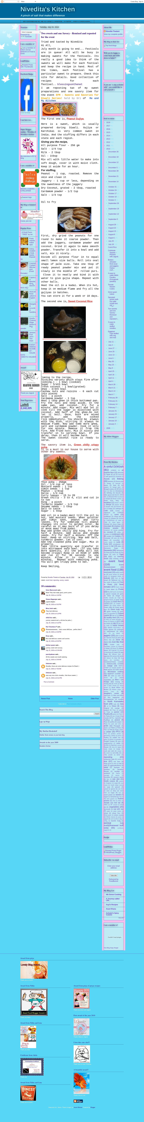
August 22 (112, 228)
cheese (113, 518)
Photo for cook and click (112, 724)
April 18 (111, 375)
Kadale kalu (114, 644)
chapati (106, 518)
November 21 (113, 176)
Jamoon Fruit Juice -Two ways (32, 337)
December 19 (113, 157)
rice (105, 761)
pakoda (121, 710)
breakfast (107, 502)
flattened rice (116, 580)
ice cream (107, 623)
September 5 (113, 219)
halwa (121, 615)
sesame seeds (118, 777)
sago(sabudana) (115, 765)
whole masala (118, 815)
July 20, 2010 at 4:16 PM (53, 623)
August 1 (111, 238)
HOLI (107, 619)
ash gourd (109, 476)
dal (112, 546)
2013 (108, 139)
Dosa (108, 552)
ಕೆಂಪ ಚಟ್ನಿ (118, 819)
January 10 (112, 421)
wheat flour (116, 813)
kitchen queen (50, 645)
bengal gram (117, 487)
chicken (121, 518)
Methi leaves (108, 669)
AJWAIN (113, 470)
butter (110, 508)
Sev (108, 779)
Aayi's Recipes (112, 905)
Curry (106, 544)
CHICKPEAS (110, 520)
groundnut (112, 613)
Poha (119, 728)
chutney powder (111, 528)
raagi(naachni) (108, 743)
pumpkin (118, 739)
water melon (117, 811)
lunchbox (116, 660)
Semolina (107, 777)
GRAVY (106, 605)
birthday (109, 493)
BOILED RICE (113, 497)
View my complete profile (113, 34)
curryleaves (117, 544)
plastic (106, 728)
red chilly (115, 753)
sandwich (107, 773)
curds (118, 542)
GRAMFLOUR (108, 603)
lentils (121, 656)
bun (105, 508)
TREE (106, 805)
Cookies (118, 536)
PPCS (118, 732)
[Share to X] (87, 577)
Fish (116, 578)
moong (117, 682)
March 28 (112, 384)
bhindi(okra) (119, 491)
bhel (111, 491)
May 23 (111, 365)
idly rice (121, 623)
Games (121, 592)
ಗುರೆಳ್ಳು (105, 821)
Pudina (106, 737)
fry (109, 592)
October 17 (112, 193)
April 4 (111, 381)
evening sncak (118, 558)
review (119, 759)
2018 (108, 122)
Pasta (108, 716)
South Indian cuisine (117, 785)
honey (106, 621)
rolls (115, 763)
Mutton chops (116, 689)
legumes (107, 656)
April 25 (111, 371)
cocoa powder (118, 530)
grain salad (119, 599)
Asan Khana (111, 909)
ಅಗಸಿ (112, 819)
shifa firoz (49, 617)
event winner (113, 574)
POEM (113, 728)
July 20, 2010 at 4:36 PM (53, 632)
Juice (106, 642)
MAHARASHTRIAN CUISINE (113, 662)
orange (117, 708)
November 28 (113, 171)
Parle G (121, 714)
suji (120, 792)
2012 (108, 142)
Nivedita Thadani (25, 78)
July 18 (111, 244)
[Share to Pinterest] (91, 577)
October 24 (112, 190)
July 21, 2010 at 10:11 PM (54, 678)
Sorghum (109, 783)
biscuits (118, 493)
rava (113, 747)
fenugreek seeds (116, 576)
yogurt (106, 819)
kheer (108, 648)
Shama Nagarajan (51, 599)
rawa (119, 747)
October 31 (112, 187)
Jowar (118, 640)
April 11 (111, 378)
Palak (108, 712)
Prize (105, 733)
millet (112, 676)
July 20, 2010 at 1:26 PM (53, 595)
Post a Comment (49, 682)
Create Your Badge (25, 112)
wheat (106, 813)
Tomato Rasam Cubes (111, 287)
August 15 (112, 231)
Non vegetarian (114, 697)
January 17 (112, 417)
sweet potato (108, 795)
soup (116, 783)
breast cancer (119, 502)
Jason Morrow (78, 1107)
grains (108, 601)
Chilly (105, 522)
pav (114, 716)
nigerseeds (107, 695)
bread (108, 498)
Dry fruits (115, 552)
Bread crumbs (117, 498)
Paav (114, 710)
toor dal (117, 803)
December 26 (113, 152)
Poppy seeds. (119, 729)
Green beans (117, 605)
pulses (112, 739)
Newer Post (45, 698)
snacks (121, 781)
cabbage (118, 508)
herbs (121, 617)
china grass (116, 522)
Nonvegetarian (109, 699)
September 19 (113, 209)
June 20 (111, 351)
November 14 (113, 181)
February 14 (113, 404)
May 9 (110, 368)
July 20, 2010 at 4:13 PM (53, 613)
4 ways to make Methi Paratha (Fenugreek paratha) (113, 277)
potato (108, 732)
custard (106, 546)
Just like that (117, 642)
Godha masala (109, 598)
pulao (105, 739)
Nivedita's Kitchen (47, 9)
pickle (106, 726)
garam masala (111, 594)
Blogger (93, 1107)
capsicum (107, 512)
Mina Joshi (49, 608)
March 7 (111, 394)
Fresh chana (119, 587)
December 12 (113, 162)
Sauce (118, 773)
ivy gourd (116, 633)
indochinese (111, 631)
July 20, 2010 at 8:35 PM (53, 641)
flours (115, 582)
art (114, 474)
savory (62, 580)
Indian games (108, 629)
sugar (112, 792)
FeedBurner (113, 881)
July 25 (111, 241)
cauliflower (107, 516)
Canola (117, 511)
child (119, 520)
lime (115, 658)
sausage (106, 775)
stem (107, 791)
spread (106, 789)
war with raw (119, 809)
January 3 (112, 424)
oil (107, 706)
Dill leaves (120, 550)
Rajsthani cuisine (116, 745)
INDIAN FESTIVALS (114, 627)
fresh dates (110, 589)
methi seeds (119, 669)
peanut (117, 720)
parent (114, 714)
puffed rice (116, 737)
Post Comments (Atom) (74, 704)
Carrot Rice (112, 247)
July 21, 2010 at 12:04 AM (54, 650)
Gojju (119, 598)
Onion (114, 706)
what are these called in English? (32, 296)
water (108, 811)
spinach (117, 787)
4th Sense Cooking (113, 894)
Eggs (121, 554)
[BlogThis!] (85, 577)
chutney (117, 526)
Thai (114, 801)
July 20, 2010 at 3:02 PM (53, 604)
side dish (116, 779)
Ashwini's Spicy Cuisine (112, 914)
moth (115, 683)
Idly (114, 623)
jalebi (116, 635)
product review (116, 733)
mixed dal (108, 677)
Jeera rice (107, 640)
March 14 (112, 391)
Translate (28, 36)
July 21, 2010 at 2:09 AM (53, 659)
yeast (119, 817)
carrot (116, 514)
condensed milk (117, 534)
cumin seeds (108, 542)
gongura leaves (108, 599)
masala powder (116, 668)
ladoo (116, 652)
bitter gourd (108, 495)
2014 (108, 136)
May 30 (111, 361)
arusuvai (120, 474)
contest (108, 536)
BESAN (119, 489)
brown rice (109, 506)
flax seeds (107, 582)
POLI (105, 729)
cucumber (116, 540)
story (114, 791)
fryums (114, 592)
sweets (67, 580)
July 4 (110, 345)
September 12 (113, 214)
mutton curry (109, 691)
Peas (105, 722)
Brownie (118, 506)
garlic (121, 594)
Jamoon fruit (110, 637)
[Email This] (83, 577)
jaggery (107, 635)
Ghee (109, 596)
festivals (107, 578)
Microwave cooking (116, 672)
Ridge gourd (107, 763)
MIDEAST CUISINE (114, 674)
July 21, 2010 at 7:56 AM (53, 669)
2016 (108, 129)
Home (70, 698)
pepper (119, 722)
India (107, 625)
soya (108, 787)
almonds (120, 472)
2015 (108, 132)
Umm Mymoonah (51, 590)
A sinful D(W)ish (113, 466)
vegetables (114, 807)
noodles (120, 699)
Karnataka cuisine (109, 646)
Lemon (114, 656)
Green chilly (108, 607)
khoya (114, 648)
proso (119, 735)
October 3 (112, 200)
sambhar (107, 769)
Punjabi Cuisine (109, 741)
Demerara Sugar (111, 548)
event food (49, 580)
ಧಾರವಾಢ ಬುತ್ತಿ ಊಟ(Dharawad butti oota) (113, 825)
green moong (111, 611)
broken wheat (119, 504)
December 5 (113, 168)
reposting (56, 580)
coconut (110, 532)
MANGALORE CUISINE (115, 664)
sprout (113, 789)
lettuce (109, 658)
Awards (107, 479)
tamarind (113, 796)
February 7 (112, 407)
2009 (108, 428)
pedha (112, 722)
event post (108, 572)
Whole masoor (110, 817)
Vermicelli (107, 809)
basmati (118, 483)
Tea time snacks (109, 798)
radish (118, 743)
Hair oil (114, 615)
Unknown (49, 663)
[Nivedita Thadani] (27, 111)
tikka (119, 801)
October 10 (112, 197)
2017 (108, 126)
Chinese (106, 524)
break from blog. (111, 500)
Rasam (106, 747)
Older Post (95, 698)
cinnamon (107, 530)
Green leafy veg (117, 609)
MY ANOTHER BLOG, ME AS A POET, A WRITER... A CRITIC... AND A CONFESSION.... (57, 21)
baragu (109, 483)
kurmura (108, 652)
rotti (120, 763)
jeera (119, 637)
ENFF (110, 556)
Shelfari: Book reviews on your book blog (52, 735)
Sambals (117, 767)
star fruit (120, 789)
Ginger (118, 596)
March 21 (112, 388)
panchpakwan (50, 654)
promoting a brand (109, 735)
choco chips (117, 524)
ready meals (108, 749)
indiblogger (120, 629)
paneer (116, 712)
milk (105, 676)
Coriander (107, 538)
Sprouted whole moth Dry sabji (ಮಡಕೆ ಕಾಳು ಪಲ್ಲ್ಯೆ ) (113, 301)
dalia (119, 546)
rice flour (117, 761)
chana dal (117, 516)
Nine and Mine (118, 695)
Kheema (120, 646)
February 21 (113, 401)
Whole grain (107, 815)
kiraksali (113, 650)
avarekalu (118, 476)
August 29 (112, 225)
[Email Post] (78, 577)
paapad (106, 710)
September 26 (113, 203)
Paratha (107, 714)
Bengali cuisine (109, 489)
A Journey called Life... (112, 899)
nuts (114, 704)
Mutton (106, 689)
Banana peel (119, 481)
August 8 (111, 234)
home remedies (116, 619)
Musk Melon (116, 687)
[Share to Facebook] (89, 577)
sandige (117, 771)
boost (121, 497)
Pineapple (117, 726)
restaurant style (109, 759)
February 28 (113, 398)
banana (110, 481)
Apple (108, 474)
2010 (108, 149)
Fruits (120, 589)
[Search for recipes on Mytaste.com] (110, 45)
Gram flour (117, 601)
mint (119, 676)
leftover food (116, 654)
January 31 (112, 411)
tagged (106, 796)
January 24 (112, 414)
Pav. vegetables (116, 718)
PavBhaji (107, 720)
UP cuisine (113, 805)
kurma (121, 650)
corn (115, 538)
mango (109, 666)
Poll (111, 729)
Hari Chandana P (51, 627)
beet (114, 485)
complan (106, 534)
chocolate (107, 526)
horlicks (112, 621)
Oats (121, 704)
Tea (120, 796)
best (105, 491)
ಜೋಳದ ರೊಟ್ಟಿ (115, 821)
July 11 (111, 342)
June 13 (111, 355)
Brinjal (108, 504)
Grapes (118, 603)
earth (114, 554)
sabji (105, 765)
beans (106, 485)
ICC (118, 621)
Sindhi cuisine (109, 781)
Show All (120, 918)
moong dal (107, 683)
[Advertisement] (70, 691)
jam (122, 635)
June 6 (111, 358)
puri (119, 741)
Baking (120, 479)
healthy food (111, 617)
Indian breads (118, 625)
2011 (108, 145)
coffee (119, 532)
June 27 (111, 348)
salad (106, 767)
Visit (111, 948)
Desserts (108, 550)
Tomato (106, 803)
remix (118, 755)
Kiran (47, 636)
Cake (106, 511)
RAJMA (106, 745)
